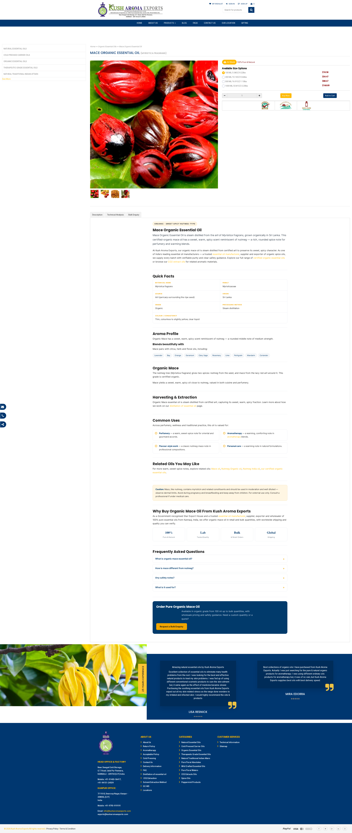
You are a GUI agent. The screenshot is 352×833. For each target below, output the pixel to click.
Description (97, 215)
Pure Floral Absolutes (191, 762)
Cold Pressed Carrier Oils (17, 55)
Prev (153, 687)
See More (6, 79)
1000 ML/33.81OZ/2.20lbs (236, 86)
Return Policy (149, 746)
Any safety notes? (164, 577)
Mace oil (215, 468)
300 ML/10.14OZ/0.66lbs (236, 77)
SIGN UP (244, 4)
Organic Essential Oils (15, 61)
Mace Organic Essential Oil (130, 46)
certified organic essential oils (269, 257)
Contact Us (210, 23)
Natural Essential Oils (15, 49)
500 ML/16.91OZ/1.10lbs (236, 81)
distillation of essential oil (183, 405)
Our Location (228, 23)
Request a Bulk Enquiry (171, 626)
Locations (147, 790)
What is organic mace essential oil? (173, 558)
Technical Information (230, 742)
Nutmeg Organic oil (231, 468)
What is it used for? (165, 587)
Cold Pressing (149, 758)
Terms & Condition (67, 829)
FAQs (195, 23)
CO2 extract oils (176, 261)
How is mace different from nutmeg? (174, 568)
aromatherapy (234, 436)
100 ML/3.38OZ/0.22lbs (235, 73)
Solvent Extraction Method (155, 782)
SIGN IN (232, 4)
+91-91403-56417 (113, 779)
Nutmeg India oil (251, 468)
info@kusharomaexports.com (117, 811)
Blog (184, 23)
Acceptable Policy (151, 754)
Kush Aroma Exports (20, 829)
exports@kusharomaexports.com (113, 814)
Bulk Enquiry (133, 215)
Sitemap (223, 746)
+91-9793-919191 (113, 806)
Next (345, 687)
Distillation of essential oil (154, 774)
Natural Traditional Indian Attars (21, 74)
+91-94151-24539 (106, 783)
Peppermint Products (191, 782)
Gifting (244, 23)
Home (139, 23)
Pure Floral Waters (189, 770)
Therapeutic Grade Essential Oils (21, 68)
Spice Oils (185, 778)
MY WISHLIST (217, 4)
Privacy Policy (52, 829)
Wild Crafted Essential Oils (193, 766)
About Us (153, 23)
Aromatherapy (149, 750)
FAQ (145, 770)
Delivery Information (152, 766)
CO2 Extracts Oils (189, 774)
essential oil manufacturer (226, 254)
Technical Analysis (115, 215)
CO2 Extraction (150, 778)
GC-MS (146, 786)
